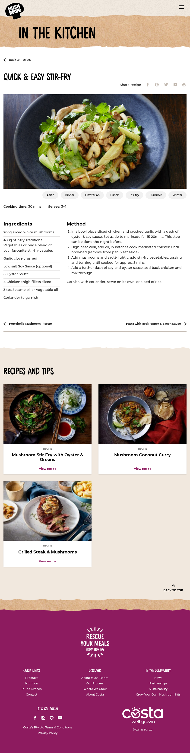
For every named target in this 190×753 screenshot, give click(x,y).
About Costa (95, 694)
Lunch (114, 195)
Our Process (95, 683)
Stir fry (134, 195)
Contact (31, 694)
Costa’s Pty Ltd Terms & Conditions (47, 727)
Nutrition (31, 683)
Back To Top (173, 590)
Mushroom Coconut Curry (142, 455)
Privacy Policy (47, 733)
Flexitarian (92, 195)
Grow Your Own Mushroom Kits (158, 694)
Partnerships (158, 683)
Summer (156, 195)
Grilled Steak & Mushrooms (47, 552)
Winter (177, 195)
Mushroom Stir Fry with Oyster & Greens (47, 457)
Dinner (69, 195)
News (158, 678)
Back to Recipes (20, 59)
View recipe (47, 468)
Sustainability (158, 689)
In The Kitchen (32, 689)
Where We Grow (95, 689)
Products (31, 678)
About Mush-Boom (94, 678)
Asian (50, 195)
